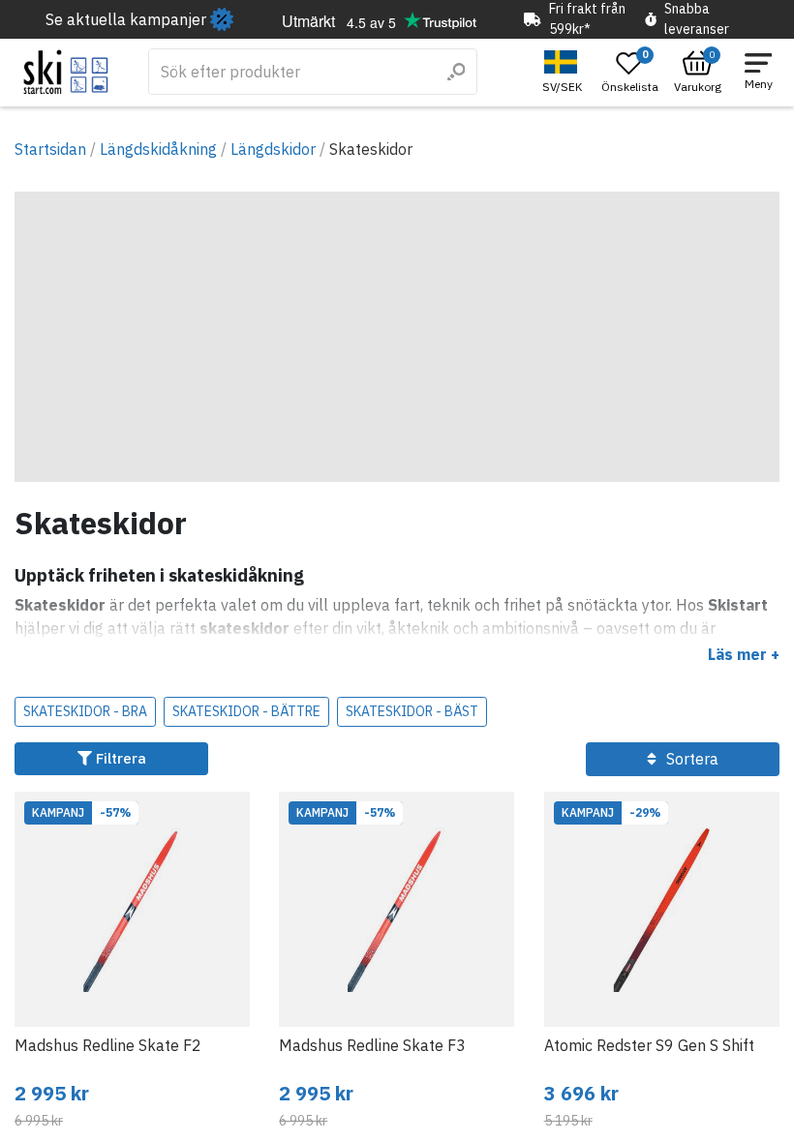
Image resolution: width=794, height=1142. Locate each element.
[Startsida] (66, 72)
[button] (564, 72)
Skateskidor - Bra (85, 711)
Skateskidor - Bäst (412, 711)
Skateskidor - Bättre (246, 711)
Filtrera (119, 758)
